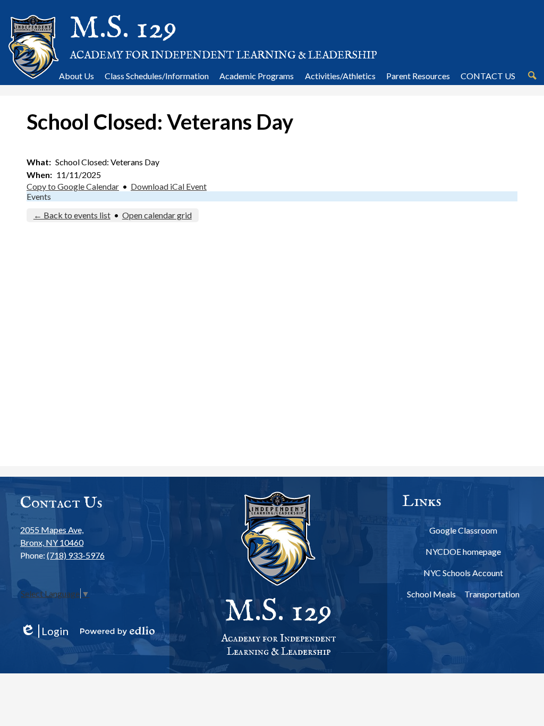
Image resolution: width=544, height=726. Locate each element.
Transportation (492, 594)
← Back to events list (71, 215)
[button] (76, 75)
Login (44, 631)
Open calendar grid (157, 215)
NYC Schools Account (463, 573)
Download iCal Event (169, 186)
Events (39, 196)
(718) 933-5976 (76, 555)
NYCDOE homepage (463, 551)
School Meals (431, 594)
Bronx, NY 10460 (51, 536)
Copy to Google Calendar (73, 186)
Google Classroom (463, 530)
